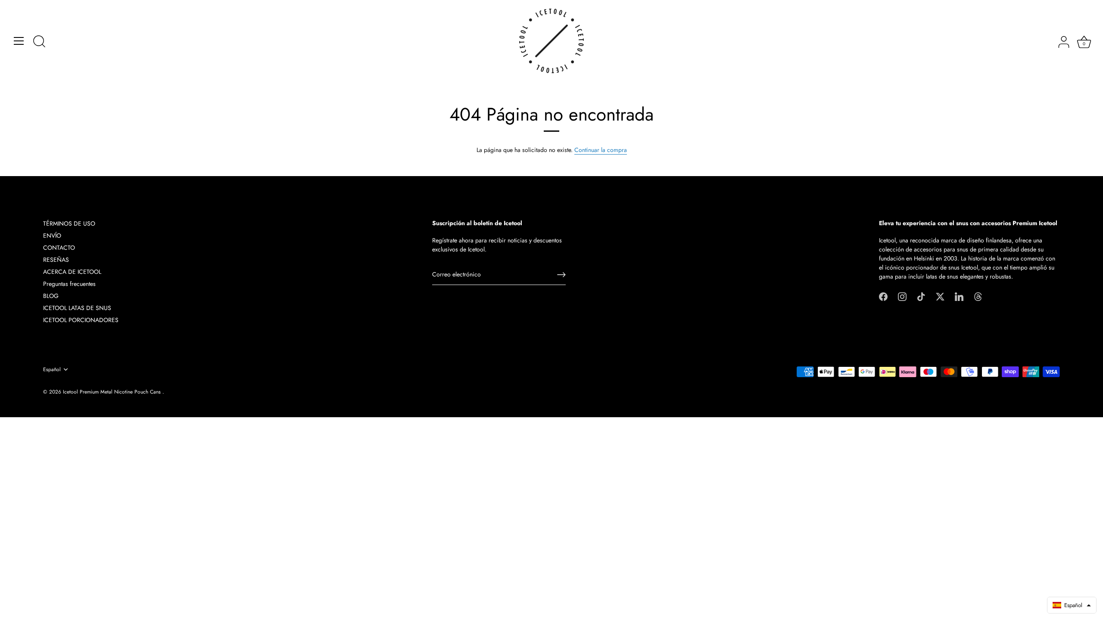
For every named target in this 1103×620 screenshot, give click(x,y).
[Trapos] (978, 295)
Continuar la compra (600, 150)
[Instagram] (902, 295)
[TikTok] (921, 295)
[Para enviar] (561, 274)
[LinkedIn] (959, 295)
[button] (1071, 605)
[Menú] (18, 40)
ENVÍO (52, 235)
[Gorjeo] (940, 295)
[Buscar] (39, 42)
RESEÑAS (56, 259)
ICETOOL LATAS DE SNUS (77, 308)
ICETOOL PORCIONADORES (80, 320)
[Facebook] (883, 295)
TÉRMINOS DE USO (69, 223)
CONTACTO (59, 247)
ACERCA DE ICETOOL (72, 271)
